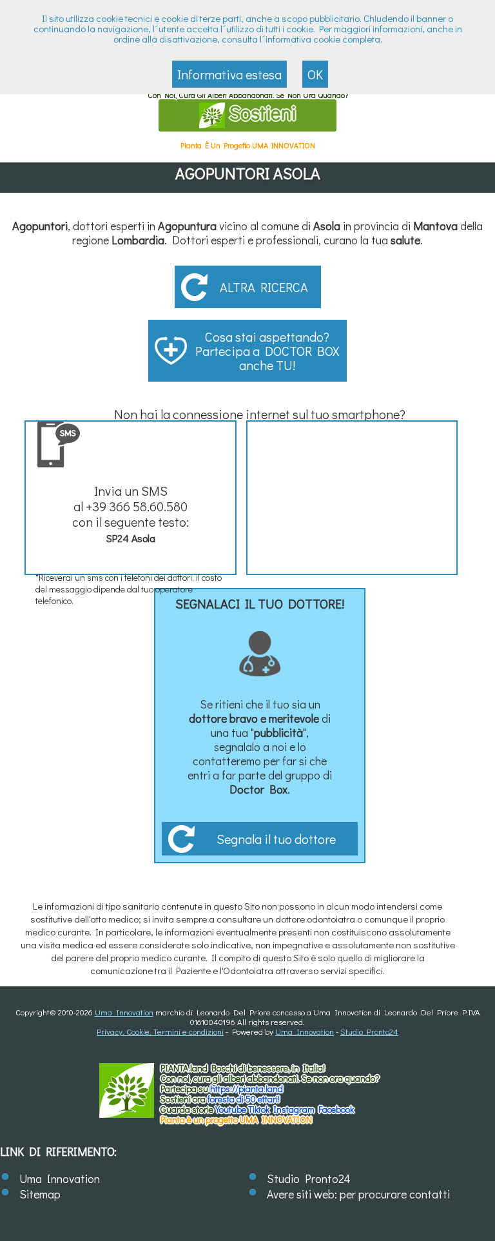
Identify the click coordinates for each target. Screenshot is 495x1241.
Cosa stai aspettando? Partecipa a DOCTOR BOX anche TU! (267, 350)
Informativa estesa (229, 74)
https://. (246, 1088)
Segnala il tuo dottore (276, 838)
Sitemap (40, 1194)
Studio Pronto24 (369, 1031)
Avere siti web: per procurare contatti (358, 1194)
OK (315, 74)
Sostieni (260, 112)
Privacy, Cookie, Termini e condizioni (160, 1031)
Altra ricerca (264, 286)
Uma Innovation (124, 1011)
